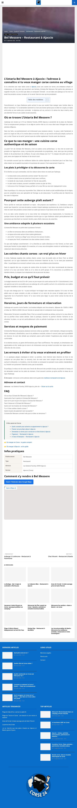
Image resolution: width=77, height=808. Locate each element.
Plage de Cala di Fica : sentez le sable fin (14, 712)
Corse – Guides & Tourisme (11, 34)
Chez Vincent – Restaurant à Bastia (60, 556)
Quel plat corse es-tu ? (21, 653)
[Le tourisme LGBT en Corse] (45, 725)
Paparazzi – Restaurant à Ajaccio (22, 434)
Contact (42, 660)
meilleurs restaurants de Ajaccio (54, 378)
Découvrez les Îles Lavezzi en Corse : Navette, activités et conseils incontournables (37, 607)
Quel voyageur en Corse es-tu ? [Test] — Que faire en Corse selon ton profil (24, 696)
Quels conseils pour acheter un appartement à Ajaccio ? (30, 426)
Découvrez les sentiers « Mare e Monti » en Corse (61, 606)
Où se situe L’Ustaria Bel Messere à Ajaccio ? (19, 396)
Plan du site (43, 656)
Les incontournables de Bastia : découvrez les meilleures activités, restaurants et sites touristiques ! (61, 630)
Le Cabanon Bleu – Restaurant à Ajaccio (38, 585)
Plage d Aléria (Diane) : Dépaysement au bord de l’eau (14, 629)
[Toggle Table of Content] (46, 99)
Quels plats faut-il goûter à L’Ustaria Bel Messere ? (21, 398)
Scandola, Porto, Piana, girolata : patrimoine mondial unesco (62, 745)
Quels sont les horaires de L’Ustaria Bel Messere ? (20, 406)
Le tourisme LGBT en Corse (60, 722)
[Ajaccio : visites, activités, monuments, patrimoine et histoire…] (45, 735)
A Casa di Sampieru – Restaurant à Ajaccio (25, 437)
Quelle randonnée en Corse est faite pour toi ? (24, 675)
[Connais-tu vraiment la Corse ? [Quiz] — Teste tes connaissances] (7, 687)
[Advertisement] (38, 62)
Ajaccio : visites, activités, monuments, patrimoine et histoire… (61, 734)
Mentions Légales (45, 653)
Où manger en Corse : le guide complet (19, 442)
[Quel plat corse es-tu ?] (7, 655)
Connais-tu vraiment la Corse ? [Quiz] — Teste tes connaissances (24, 685)
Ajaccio (34, 87)
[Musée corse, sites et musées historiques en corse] (45, 757)
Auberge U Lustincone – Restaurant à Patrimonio (17, 557)
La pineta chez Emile (8, 724)
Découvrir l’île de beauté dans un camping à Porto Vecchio (62, 712)
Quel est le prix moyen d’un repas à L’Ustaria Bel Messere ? (23, 401)
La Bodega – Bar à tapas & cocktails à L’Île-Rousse (12, 585)
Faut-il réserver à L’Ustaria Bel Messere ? (17, 403)
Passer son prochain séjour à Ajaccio (23, 429)
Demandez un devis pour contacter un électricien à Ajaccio (31, 432)
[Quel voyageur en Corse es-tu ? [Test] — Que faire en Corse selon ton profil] (7, 697)
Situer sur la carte (47, 386)
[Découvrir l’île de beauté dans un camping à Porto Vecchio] (45, 714)
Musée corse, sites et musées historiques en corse (61, 755)
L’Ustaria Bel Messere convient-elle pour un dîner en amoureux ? (25, 413)
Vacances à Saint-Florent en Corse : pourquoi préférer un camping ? (13, 607)
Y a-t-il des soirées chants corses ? (16, 408)
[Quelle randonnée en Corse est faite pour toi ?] (7, 676)
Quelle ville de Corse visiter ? (23, 663)
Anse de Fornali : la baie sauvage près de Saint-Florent (61, 585)
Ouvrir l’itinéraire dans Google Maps (19, 482)
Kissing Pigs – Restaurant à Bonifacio (36, 629)
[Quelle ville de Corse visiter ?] (7, 666)
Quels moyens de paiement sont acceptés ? (18, 411)
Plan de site (29, 803)
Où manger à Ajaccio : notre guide (17, 446)
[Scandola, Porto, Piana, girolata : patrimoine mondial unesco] (45, 746)
